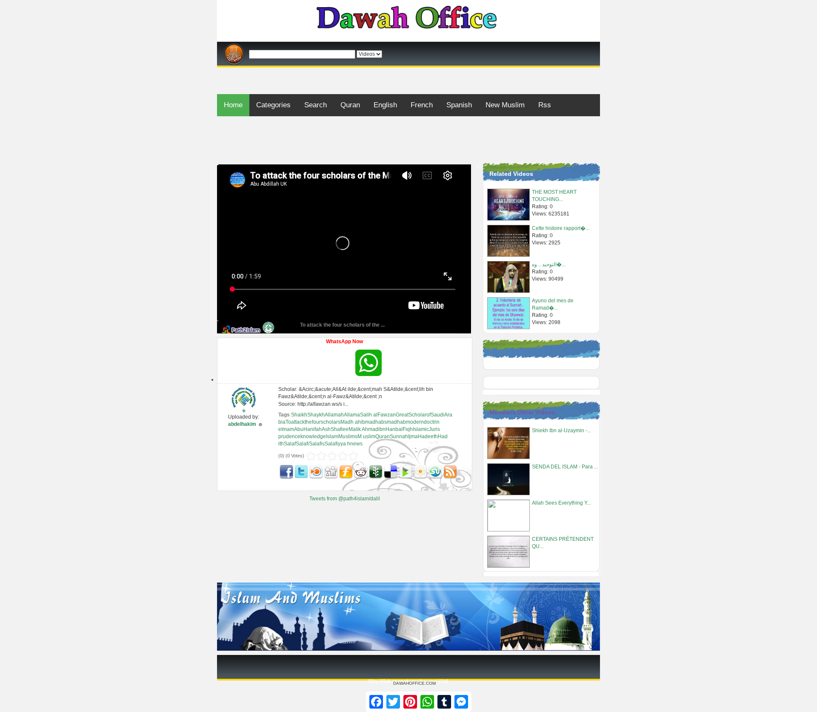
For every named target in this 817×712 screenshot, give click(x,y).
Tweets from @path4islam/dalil (344, 499)
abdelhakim (242, 424)
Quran (350, 105)
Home (233, 105)
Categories (273, 105)
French (422, 105)
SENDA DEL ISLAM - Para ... (565, 467)
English (385, 105)
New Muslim (505, 105)
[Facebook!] (286, 472)
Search (315, 105)
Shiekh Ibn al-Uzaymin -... (561, 431)
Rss (544, 105)
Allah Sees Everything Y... (561, 503)
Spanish (459, 105)
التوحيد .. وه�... (549, 264)
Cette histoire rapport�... (560, 228)
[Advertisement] (408, 70)
